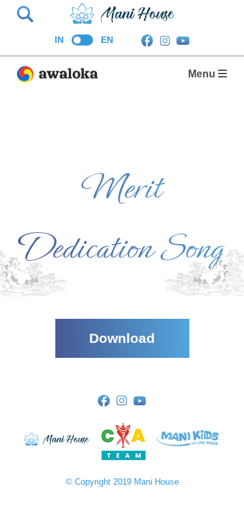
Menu (203, 73)
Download (122, 338)
